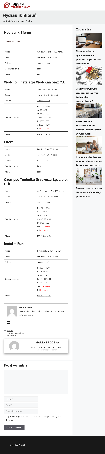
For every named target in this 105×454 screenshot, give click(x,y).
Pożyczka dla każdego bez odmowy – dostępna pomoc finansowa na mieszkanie (89, 161)
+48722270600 (43, 202)
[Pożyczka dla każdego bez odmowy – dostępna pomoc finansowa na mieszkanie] (89, 145)
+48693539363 (43, 63)
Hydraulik (10, 331)
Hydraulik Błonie (12, 335)
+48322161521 (43, 160)
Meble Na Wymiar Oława (15, 333)
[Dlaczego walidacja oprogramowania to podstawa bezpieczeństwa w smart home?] (89, 41)
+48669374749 (43, 101)
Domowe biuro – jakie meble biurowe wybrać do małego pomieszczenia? (89, 192)
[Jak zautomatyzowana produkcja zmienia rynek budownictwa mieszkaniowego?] (89, 76)
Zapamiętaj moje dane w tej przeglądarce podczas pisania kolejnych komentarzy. (33, 418)
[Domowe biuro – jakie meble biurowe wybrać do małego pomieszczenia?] (89, 176)
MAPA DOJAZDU (44, 134)
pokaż (19, 41)
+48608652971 (43, 262)
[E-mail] (8, 323)
